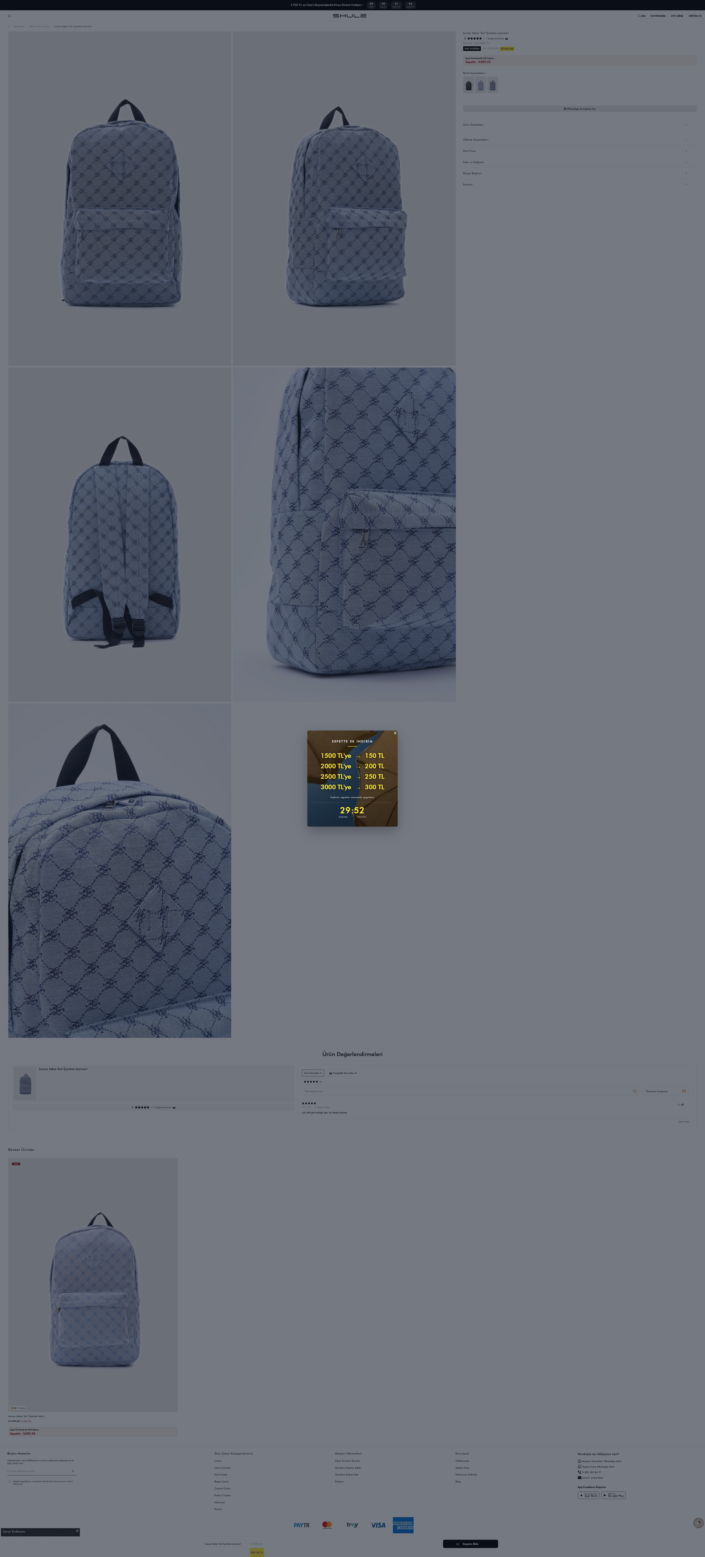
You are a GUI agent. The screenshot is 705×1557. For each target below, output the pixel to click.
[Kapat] (395, 732)
